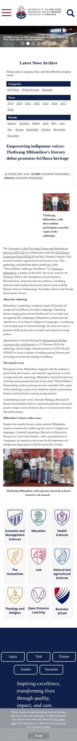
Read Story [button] (9, 44)
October (45, 129)
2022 (37, 103)
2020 (19, 103)
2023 (46, 103)
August (19, 129)
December (13, 135)
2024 (54, 103)
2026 (10, 109)
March (36, 123)
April (46, 123)
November (59, 129)
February (24, 123)
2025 (63, 103)
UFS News (13, 89)
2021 (28, 103)
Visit (39, 656)
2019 (10, 103)
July (9, 129)
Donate (64, 656)
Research (47, 89)
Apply (13, 656)
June (62, 123)
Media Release (30, 89)
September (32, 129)
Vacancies (51, 669)
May (54, 123)
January (11, 123)
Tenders (25, 669)
